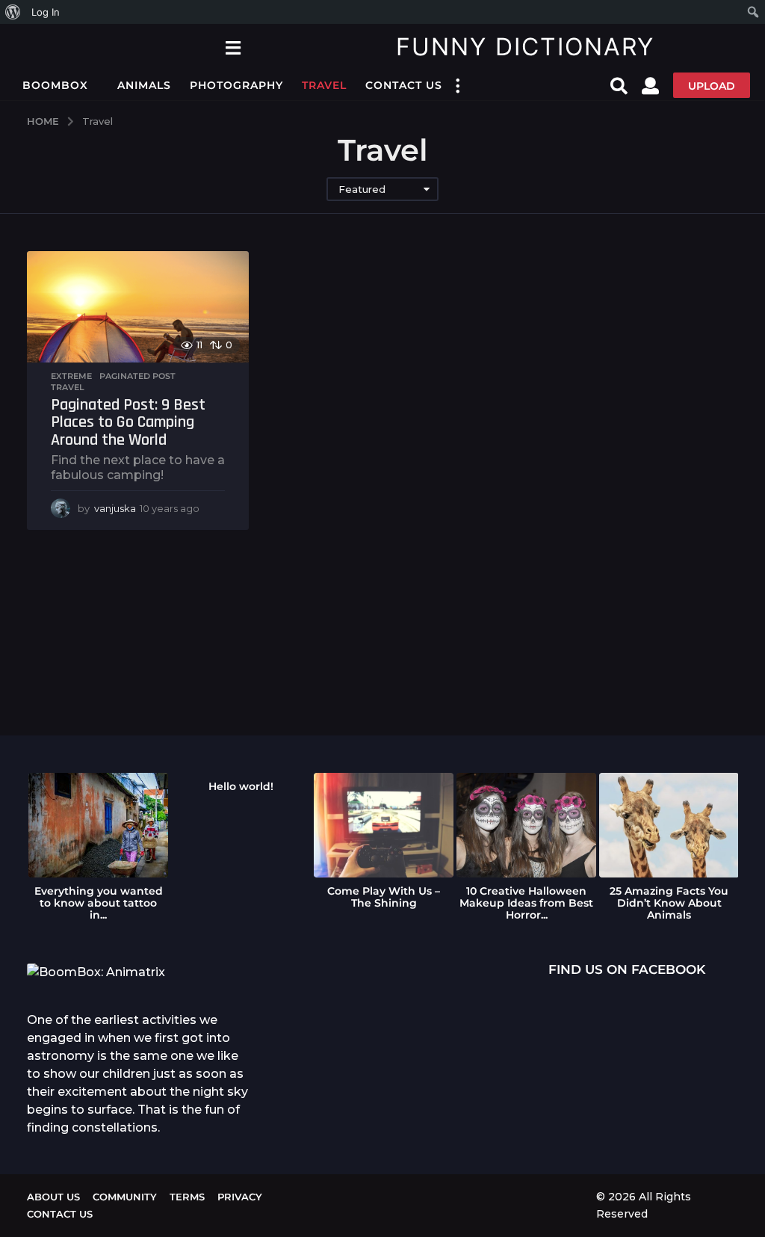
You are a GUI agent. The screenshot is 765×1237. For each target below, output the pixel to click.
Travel (324, 85)
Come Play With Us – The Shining (383, 897)
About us (53, 1197)
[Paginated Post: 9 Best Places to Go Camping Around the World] (138, 307)
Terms (187, 1197)
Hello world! (240, 786)
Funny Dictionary (525, 46)
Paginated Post (137, 375)
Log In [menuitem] (45, 12)
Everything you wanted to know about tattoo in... (98, 903)
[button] (232, 47)
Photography (236, 85)
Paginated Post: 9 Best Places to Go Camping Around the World (128, 423)
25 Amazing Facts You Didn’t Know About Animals (669, 903)
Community (125, 1197)
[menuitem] (13, 12)
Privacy (239, 1197)
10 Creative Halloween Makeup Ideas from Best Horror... (526, 903)
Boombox (55, 85)
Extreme (71, 375)
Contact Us (403, 85)
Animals (144, 85)
